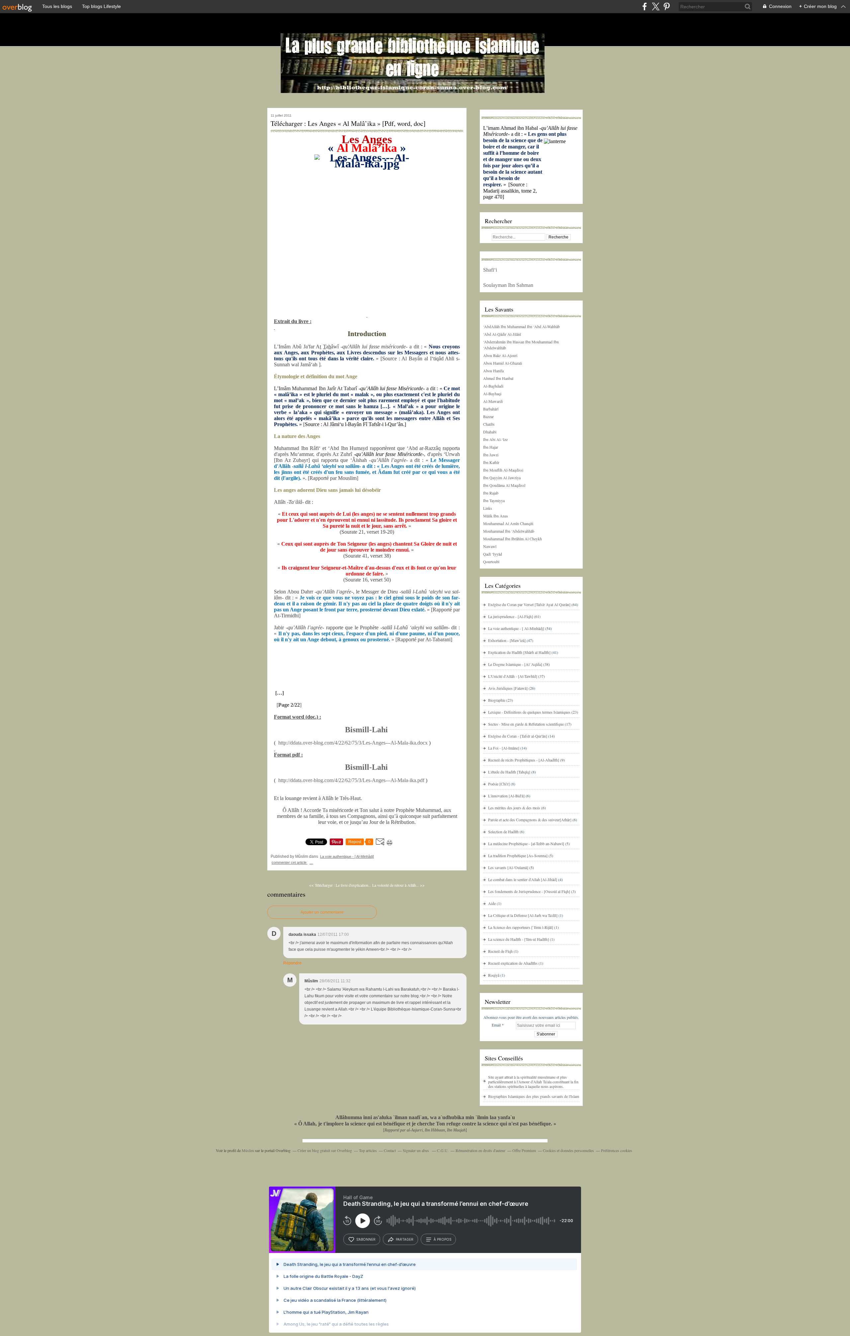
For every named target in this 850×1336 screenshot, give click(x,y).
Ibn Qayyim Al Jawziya (502, 477)
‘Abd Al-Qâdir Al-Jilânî (502, 334)
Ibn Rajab (490, 492)
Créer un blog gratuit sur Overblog (325, 1150)
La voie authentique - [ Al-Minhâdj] (347, 856)
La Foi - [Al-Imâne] (503, 748)
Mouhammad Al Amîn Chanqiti (508, 523)
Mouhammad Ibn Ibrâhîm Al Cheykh (512, 538)
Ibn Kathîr (491, 462)
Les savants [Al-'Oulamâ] (508, 867)
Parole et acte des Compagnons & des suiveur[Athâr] (529, 819)
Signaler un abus (416, 1150)
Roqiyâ (493, 975)
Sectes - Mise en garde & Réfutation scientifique (526, 724)
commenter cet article (289, 862)
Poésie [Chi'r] (499, 783)
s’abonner (366, 1239)
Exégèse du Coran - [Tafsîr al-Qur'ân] (517, 736)
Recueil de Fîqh (500, 951)
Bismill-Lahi (366, 729)
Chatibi (488, 424)
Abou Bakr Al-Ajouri (500, 355)
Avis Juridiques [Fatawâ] (508, 688)
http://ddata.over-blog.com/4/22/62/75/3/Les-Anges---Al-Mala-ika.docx (353, 743)
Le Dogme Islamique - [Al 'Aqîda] (515, 664)
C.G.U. (443, 1150)
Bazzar (488, 416)
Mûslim (248, 1150)
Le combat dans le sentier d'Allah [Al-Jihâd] (522, 879)
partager (404, 1239)
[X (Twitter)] (655, 6)
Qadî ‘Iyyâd (492, 554)
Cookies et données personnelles (568, 1150)
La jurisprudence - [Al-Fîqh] (510, 616)
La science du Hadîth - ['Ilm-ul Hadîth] (518, 939)
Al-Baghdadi (493, 386)
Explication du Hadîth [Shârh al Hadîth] (519, 652)
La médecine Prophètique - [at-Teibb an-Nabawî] (526, 843)
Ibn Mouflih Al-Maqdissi (503, 470)
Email (496, 1024)
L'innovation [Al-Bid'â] (506, 795)
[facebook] (644, 6)
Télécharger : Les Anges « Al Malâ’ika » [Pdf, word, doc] (348, 124)
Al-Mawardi (493, 401)
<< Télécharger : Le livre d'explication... (340, 885)
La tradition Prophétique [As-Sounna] (518, 855)
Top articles (368, 1150)
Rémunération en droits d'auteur (480, 1150)
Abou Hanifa (493, 370)
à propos (442, 1239)
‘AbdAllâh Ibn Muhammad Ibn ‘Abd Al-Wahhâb (521, 326)
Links (487, 508)
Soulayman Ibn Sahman (508, 285)
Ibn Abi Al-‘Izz (495, 439)
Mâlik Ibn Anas (495, 515)
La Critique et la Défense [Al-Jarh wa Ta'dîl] (522, 915)
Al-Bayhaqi (492, 393)
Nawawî (489, 546)
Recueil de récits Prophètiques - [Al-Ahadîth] (523, 759)
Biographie (496, 700)
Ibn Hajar (490, 447)
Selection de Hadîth (503, 831)
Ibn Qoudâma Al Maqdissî (504, 485)
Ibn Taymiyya (494, 500)
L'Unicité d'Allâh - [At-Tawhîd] (512, 676)
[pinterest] (666, 6)
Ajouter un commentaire (322, 912)
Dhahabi (489, 431)
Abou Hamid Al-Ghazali (502, 363)
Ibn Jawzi (490, 454)
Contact (390, 1150)
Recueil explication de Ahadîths (513, 963)
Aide (492, 903)
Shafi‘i (490, 270)
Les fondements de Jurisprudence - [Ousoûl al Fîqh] (529, 891)
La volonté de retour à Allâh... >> (398, 885)
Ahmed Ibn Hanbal (498, 378)
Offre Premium (524, 1150)
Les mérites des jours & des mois (514, 807)
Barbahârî (490, 408)
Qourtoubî (491, 561)
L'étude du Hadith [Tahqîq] (509, 771)
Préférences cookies (616, 1150)
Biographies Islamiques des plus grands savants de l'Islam (533, 1096)
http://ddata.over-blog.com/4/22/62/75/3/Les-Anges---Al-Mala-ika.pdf (351, 780)
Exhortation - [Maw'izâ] (507, 640)
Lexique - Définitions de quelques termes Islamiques (529, 712)
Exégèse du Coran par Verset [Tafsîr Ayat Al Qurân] (529, 604)
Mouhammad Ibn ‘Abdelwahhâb (508, 531)
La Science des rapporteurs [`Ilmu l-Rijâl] (520, 927)
